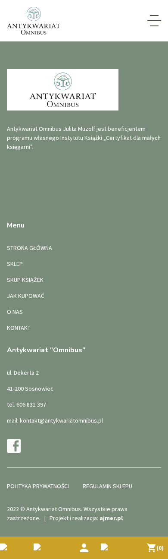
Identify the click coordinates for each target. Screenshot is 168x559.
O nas (15, 312)
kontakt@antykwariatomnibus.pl (61, 420)
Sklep (15, 264)
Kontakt (19, 328)
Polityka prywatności (38, 486)
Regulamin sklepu (107, 486)
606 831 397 (31, 404)
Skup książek (25, 280)
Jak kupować (25, 296)
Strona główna (29, 248)
